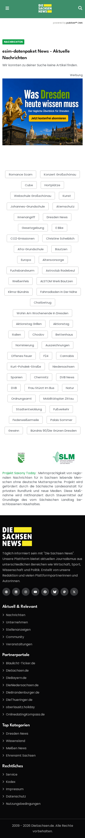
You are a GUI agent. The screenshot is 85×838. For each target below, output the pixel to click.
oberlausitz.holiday (20, 707)
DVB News (67, 377)
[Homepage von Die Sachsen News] (6, 592)
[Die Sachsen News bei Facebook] (45, 592)
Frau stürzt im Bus (41, 388)
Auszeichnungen (57, 345)
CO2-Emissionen (22, 238)
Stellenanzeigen (18, 630)
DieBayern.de (16, 678)
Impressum (15, 789)
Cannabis (67, 356)
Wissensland (15, 741)
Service (11, 774)
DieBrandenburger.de (22, 692)
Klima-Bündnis (18, 292)
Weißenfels (20, 281)
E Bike (59, 228)
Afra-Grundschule (31, 249)
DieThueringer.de (19, 700)
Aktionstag (61, 324)
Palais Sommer (61, 420)
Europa (26, 260)
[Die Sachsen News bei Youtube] (35, 592)
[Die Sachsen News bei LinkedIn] (16, 592)
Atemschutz (65, 206)
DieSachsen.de (17, 670)
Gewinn (13, 430)
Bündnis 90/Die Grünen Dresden (54, 430)
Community (15, 637)
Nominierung (25, 345)
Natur (70, 388)
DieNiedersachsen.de (22, 685)
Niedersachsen (64, 366)
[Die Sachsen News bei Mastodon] (64, 592)
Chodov (38, 334)
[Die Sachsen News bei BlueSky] (55, 592)
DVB (14, 388)
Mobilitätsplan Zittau (58, 398)
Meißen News (16, 748)
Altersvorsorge (53, 260)
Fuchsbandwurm (22, 270)
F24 (45, 356)
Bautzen (61, 249)
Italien (16, 334)
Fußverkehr (61, 409)
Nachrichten (13, 41)
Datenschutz (16, 796)
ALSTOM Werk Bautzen (56, 281)
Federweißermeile (26, 420)
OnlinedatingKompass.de (25, 714)
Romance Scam (20, 174)
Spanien (17, 377)
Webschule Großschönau (32, 196)
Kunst (67, 196)
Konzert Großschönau (60, 174)
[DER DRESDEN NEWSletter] (42, 111)
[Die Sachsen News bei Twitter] (74, 592)
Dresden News (57, 217)
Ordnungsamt (21, 398)
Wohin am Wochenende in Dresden (42, 313)
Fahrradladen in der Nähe (58, 292)
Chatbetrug (42, 302)
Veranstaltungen (19, 644)
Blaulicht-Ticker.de (20, 663)
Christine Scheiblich (60, 238)
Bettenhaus (64, 334)
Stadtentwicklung (29, 409)
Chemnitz (41, 377)
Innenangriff (26, 217)
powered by (68, 22)
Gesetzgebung (33, 228)
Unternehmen (17, 622)
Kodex (10, 782)
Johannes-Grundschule (27, 206)
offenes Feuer (21, 356)
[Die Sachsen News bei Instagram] (26, 592)
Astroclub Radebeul (60, 270)
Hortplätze (52, 185)
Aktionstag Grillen (29, 324)
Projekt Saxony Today (19, 473)
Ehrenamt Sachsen (21, 755)
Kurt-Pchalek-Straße (26, 366)
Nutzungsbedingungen (23, 804)
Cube (29, 185)
